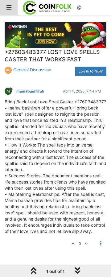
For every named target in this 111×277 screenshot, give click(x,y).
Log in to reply (91, 71)
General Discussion (32, 69)
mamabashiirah (30, 91)
